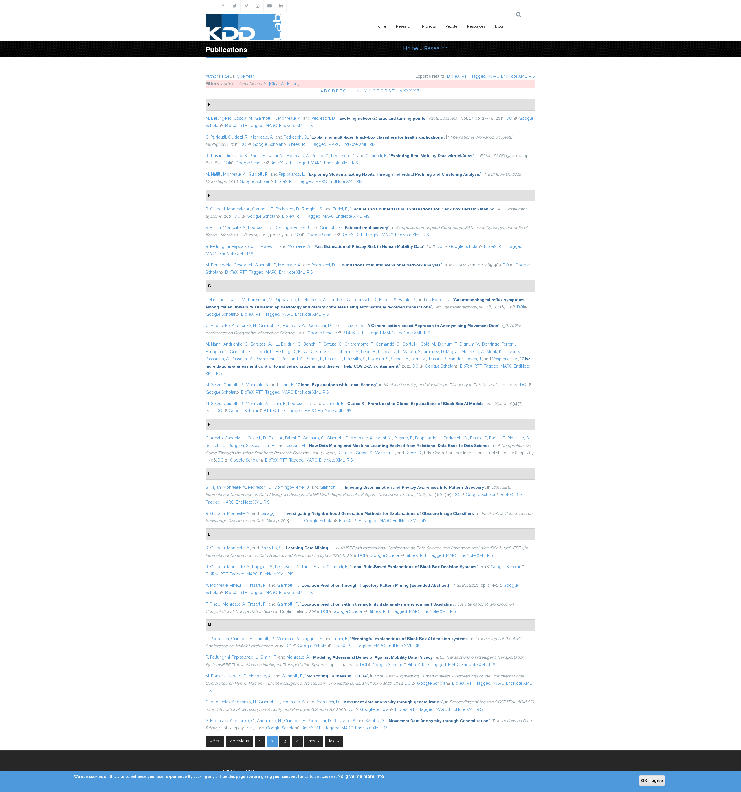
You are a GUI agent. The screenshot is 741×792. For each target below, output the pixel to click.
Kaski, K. (305, 351)
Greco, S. (364, 453)
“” (382, 118)
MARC (493, 76)
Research (404, 26)
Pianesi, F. (314, 359)
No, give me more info (361, 776)
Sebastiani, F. (263, 445)
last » (334, 741)
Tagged (478, 76)
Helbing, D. (286, 351)
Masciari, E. (385, 453)
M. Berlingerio (219, 118)
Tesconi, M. (295, 445)
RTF (465, 76)
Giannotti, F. (265, 118)
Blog (499, 26)
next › (314, 741)
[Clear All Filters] (284, 83)
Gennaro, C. (314, 438)
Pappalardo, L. (292, 174)
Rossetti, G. (216, 445)
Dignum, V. (470, 344)
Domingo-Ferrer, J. (292, 227)
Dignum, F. (448, 344)
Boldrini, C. (291, 344)
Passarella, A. (218, 359)
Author (212, 76)
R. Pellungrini (218, 246)
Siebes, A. (400, 359)
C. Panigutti (216, 137)
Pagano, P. (403, 438)
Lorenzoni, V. (260, 299)
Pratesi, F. (269, 246)
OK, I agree (652, 780)
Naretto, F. (237, 676)
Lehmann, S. (347, 351)
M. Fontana (216, 676)
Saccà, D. (413, 453)
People (451, 26)
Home (381, 26)
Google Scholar (269, 144)
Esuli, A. (276, 438)
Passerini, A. (242, 359)
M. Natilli (213, 174)
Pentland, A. (292, 359)
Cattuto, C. (332, 344)
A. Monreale (217, 585)
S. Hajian (213, 227)
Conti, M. (410, 344)
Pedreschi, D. (323, 118)
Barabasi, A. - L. (265, 344)
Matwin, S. (412, 351)
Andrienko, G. (236, 344)
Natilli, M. (238, 299)
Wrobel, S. (375, 720)
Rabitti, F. (497, 438)
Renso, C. (320, 155)
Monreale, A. (289, 118)
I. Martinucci (217, 299)
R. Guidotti (215, 209)
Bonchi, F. (312, 344)
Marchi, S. (388, 299)
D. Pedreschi (217, 638)
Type (240, 76)
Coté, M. (428, 344)
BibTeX (453, 76)
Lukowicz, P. (389, 351)
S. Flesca (345, 453)
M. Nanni (213, 344)
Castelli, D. (257, 438)
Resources (476, 26)
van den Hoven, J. (465, 359)
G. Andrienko (218, 325)
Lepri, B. (368, 351)
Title (225, 76)
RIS (532, 76)
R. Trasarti (214, 155)
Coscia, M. (243, 118)
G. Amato (214, 438)
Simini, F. (268, 657)
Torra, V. (418, 359)
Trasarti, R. (437, 359)
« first (215, 741)
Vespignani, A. (505, 359)
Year (250, 76)
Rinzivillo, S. (236, 155)
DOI (511, 118)
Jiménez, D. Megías (441, 351)
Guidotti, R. (238, 137)
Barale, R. (407, 299)
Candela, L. (235, 438)
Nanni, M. (275, 155)
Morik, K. (494, 351)
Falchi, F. (293, 438)
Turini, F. (340, 209)
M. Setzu (213, 384)
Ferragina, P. (217, 351)
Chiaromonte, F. (359, 344)
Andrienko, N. (244, 325)
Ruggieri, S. (312, 209)
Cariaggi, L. (270, 513)
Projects (429, 26)
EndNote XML (514, 76)
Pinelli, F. (257, 155)
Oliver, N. (513, 351)
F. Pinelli (213, 604)
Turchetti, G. (340, 299)
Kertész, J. (324, 351)
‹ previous (239, 741)
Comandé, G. (388, 344)
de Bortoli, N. (438, 299)
